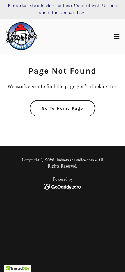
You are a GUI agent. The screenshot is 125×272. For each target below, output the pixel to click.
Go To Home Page (62, 108)
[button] (117, 36)
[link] (22, 36)
